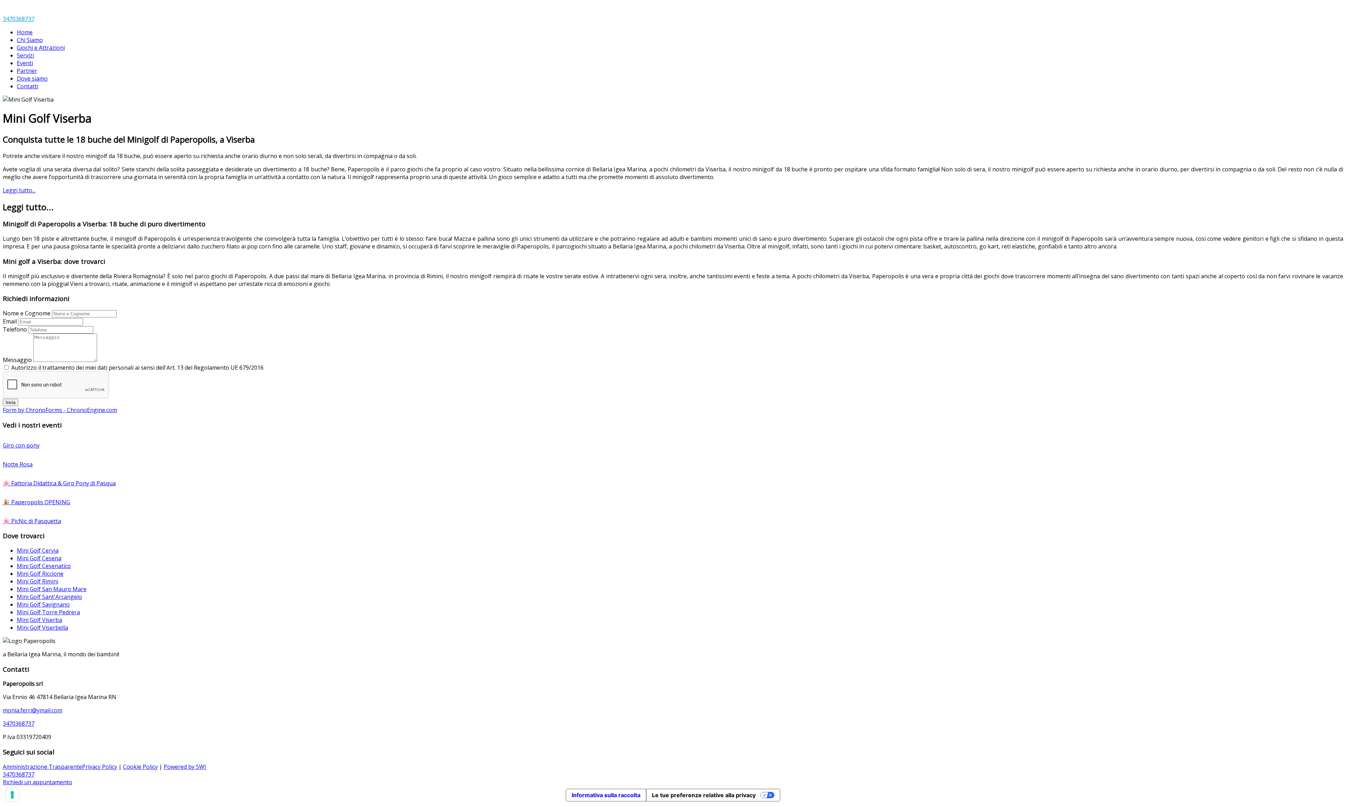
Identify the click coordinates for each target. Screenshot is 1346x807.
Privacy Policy (99, 767)
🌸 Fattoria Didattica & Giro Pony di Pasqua (59, 483)
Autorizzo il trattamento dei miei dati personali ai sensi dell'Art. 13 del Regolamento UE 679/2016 (137, 367)
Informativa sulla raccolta (606, 795)
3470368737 (18, 19)
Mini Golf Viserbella (42, 627)
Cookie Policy (140, 767)
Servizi (25, 55)
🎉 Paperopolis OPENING (36, 502)
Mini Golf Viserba (39, 620)
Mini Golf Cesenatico (44, 566)
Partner (27, 71)
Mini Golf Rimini (37, 581)
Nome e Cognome (26, 313)
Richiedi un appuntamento (37, 782)
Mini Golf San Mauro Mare (52, 589)
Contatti (27, 86)
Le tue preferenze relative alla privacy (704, 795)
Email (10, 321)
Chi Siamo (30, 40)
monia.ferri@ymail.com (32, 710)
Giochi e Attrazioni (41, 48)
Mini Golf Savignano (43, 604)
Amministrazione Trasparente (42, 767)
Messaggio (17, 360)
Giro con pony (21, 445)
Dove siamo (32, 78)
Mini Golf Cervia (38, 550)
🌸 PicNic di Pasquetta (32, 521)
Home (25, 32)
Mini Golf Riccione (40, 573)
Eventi (25, 63)
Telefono (15, 329)
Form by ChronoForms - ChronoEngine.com (60, 410)
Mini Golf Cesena (39, 558)
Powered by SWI (185, 767)
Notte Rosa (18, 464)
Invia (10, 402)
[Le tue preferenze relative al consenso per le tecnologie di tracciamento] (12, 794)
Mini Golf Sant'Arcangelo (49, 597)
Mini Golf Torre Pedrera (48, 612)
